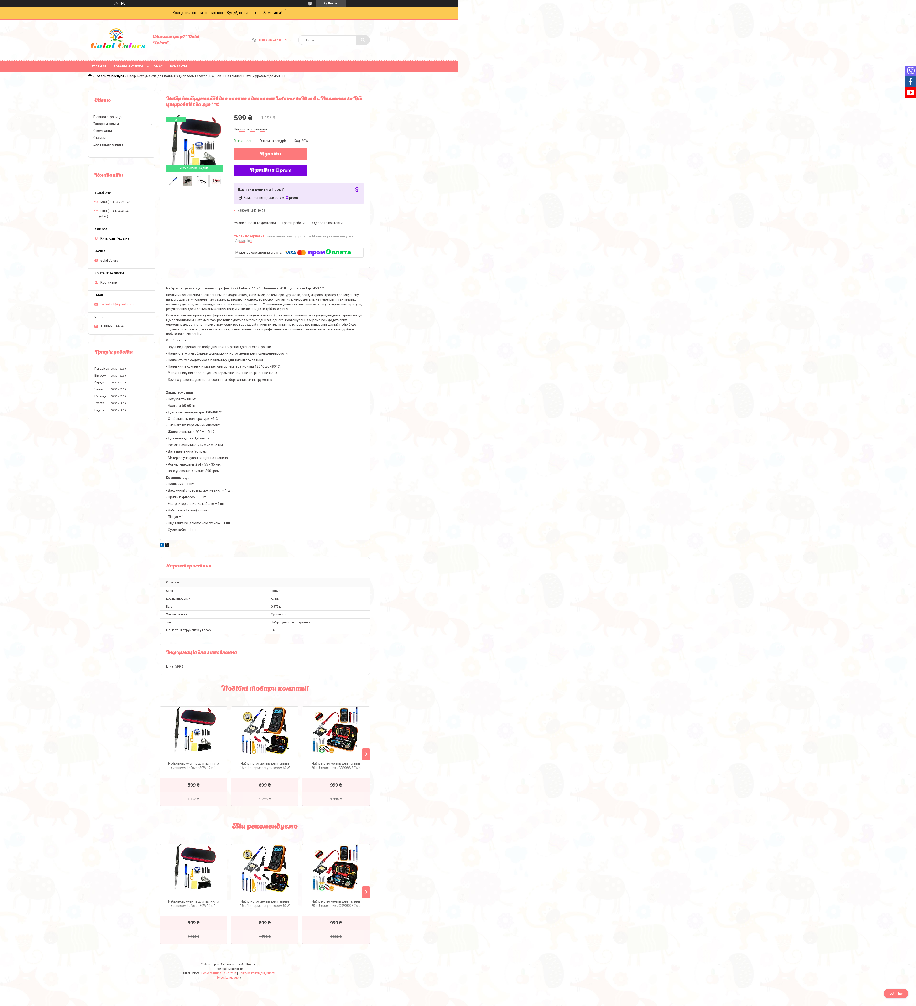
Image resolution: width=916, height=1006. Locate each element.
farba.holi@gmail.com (117, 304)
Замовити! (272, 12)
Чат (900, 994)
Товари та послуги (109, 76)
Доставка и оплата (108, 144)
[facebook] (162, 545)
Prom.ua (251, 964)
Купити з (262, 170)
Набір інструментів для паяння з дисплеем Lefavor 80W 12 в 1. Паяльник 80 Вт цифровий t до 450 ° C (193, 766)
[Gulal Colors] (118, 40)
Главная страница (107, 117)
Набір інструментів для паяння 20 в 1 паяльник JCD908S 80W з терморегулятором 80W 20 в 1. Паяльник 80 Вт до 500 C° (336, 766)
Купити (270, 154)
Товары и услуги (128, 66)
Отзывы (99, 137)
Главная (99, 66)
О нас (158, 66)
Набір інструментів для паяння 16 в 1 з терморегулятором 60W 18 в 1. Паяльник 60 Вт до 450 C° (265, 766)
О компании (102, 131)
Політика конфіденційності (257, 973)
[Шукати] (363, 40)
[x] (167, 545)
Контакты (178, 66)
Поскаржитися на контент (218, 973)
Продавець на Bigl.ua (229, 968)
